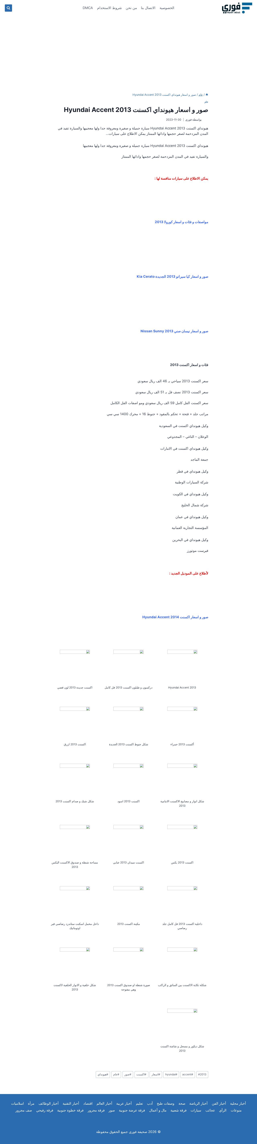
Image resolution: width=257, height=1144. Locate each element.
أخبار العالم (104, 1103)
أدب (150, 1103)
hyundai (171, 1074)
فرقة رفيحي (44, 1110)
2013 (202, 1074)
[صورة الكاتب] (205, 119)
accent (187, 1074)
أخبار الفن (219, 1103)
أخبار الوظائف (49, 1103)
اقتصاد (88, 1103)
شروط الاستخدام (109, 8)
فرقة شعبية (178, 1110)
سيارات (196, 1110)
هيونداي (103, 1074)
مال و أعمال (157, 1110)
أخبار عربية (124, 1103)
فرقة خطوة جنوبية (70, 1110)
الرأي (222, 1110)
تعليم (139, 1103)
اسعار (156, 1074)
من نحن (131, 8)
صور (127, 1074)
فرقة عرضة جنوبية (132, 1110)
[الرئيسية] (206, 94)
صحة (181, 1103)
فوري (188, 119)
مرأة (31, 1103)
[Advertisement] (128, 46)
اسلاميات (17, 1103)
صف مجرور (23, 1110)
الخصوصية (167, 8)
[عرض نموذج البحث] (8, 8)
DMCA (88, 8)
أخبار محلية (238, 1103)
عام (206, 101)
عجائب (210, 1110)
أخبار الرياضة (198, 1103)
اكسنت (141, 1074)
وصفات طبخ (165, 1103)
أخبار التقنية (71, 1103)
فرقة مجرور (96, 1110)
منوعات (236, 1110)
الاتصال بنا (148, 8)
